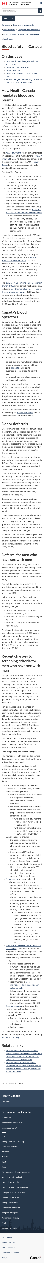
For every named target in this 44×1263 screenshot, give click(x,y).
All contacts (6, 1118)
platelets (15, 368)
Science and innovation (11, 1207)
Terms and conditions (10, 1253)
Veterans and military (10, 1218)
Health (4, 1162)
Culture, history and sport (12, 1182)
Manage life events (9, 1228)
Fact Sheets (8, 39)
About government (9, 1128)
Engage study (12, 879)
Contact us (6, 1101)
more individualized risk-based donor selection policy (24, 985)
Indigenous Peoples (10, 1213)
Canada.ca (6, 25)
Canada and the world (10, 1197)
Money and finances (10, 1202)
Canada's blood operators (17, 67)
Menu (7, 18)
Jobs (3, 1136)
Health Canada (9, 29)
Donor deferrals (13, 70)
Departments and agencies (23, 25)
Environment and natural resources (16, 1172)
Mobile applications (9, 1242)
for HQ (16, 1037)
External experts (13, 1006)
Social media (7, 1237)
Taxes (4, 1167)
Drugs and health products (29, 29)
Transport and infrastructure (13, 1192)
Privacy (4, 1258)
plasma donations (25, 412)
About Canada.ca (8, 1247)
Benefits (5, 1157)
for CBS (5, 1037)
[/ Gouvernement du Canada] (16, 3)
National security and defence (14, 1177)
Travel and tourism (9, 1146)
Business (5, 1152)
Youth (4, 1223)
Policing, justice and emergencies (15, 1187)
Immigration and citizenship (13, 1141)
